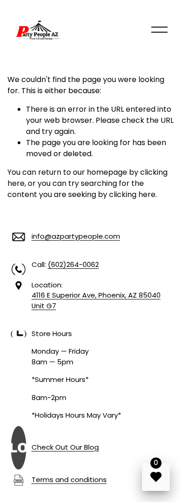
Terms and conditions (69, 479)
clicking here (132, 194)
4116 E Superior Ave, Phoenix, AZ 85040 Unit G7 (96, 300)
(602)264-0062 (73, 264)
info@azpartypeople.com (76, 236)
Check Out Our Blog (65, 447)
